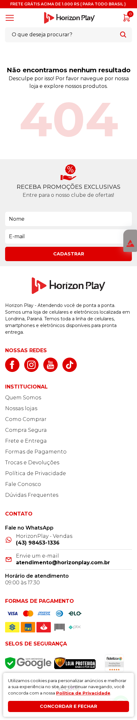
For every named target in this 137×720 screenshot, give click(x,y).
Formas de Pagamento (36, 452)
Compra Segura (26, 430)
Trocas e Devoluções (32, 463)
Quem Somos (23, 398)
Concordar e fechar (68, 706)
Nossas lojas (21, 408)
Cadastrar (68, 254)
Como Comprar (26, 419)
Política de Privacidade (35, 473)
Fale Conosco (23, 484)
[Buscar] (123, 34)
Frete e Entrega (26, 441)
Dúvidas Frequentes (31, 495)
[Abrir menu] (11, 17)
